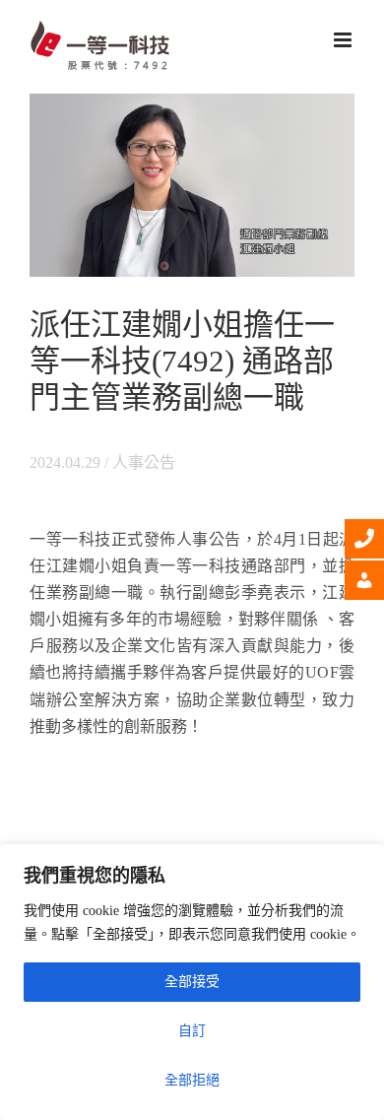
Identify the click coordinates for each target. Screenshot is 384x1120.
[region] (192, 982)
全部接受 (192, 981)
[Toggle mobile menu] (344, 40)
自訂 (192, 1030)
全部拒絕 (192, 1080)
